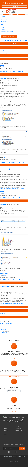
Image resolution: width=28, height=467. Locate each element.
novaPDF (4, 420)
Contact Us (6, 436)
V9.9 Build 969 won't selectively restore (13, 41)
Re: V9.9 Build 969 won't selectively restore (12, 162)
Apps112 (22, 420)
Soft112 (18, 420)
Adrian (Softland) (4, 156)
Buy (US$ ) (14, 6)
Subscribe (22, 448)
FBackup (5, 428)
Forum (16, 461)
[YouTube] (14, 452)
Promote (5, 437)
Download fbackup (9, 37)
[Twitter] (7, 452)
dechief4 (2, 65)
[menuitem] (5, 19)
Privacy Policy (19, 430)
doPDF (8, 420)
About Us (5, 434)
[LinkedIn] (11, 452)
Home (5, 426)
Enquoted (13, 421)
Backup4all (12, 419)
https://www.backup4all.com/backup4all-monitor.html (12, 188)
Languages (6, 430)
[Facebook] (4, 452)
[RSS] (17, 452)
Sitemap (12, 461)
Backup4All (18, 428)
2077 (4, 157)
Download (18, 426)
